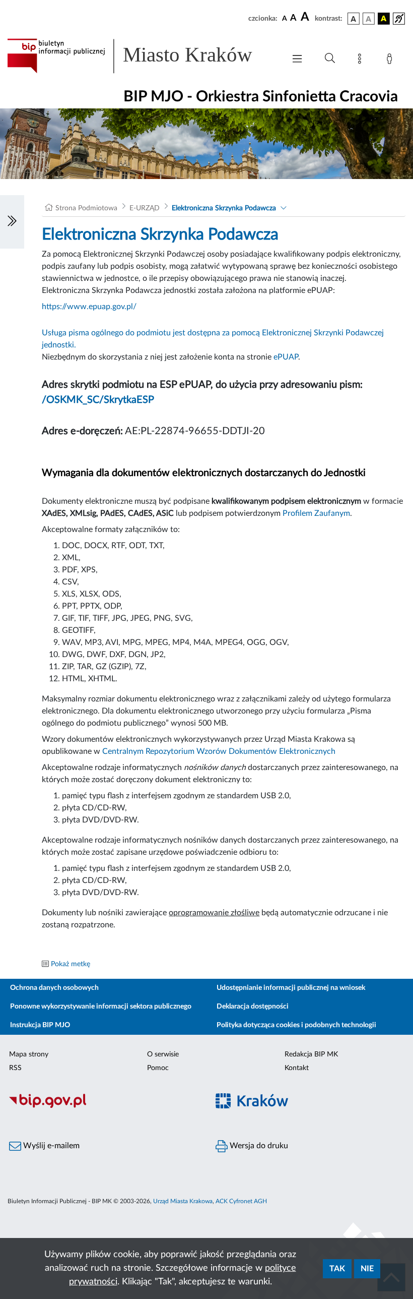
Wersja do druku (258, 1146)
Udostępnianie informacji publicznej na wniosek (291, 987)
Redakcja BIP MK (311, 1054)
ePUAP (285, 357)
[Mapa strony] (362, 60)
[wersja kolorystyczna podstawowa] (353, 18)
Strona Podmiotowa (86, 208)
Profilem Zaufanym (316, 513)
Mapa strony (28, 1054)
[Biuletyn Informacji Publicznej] (103, 1106)
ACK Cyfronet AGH (241, 1201)
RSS (15, 1068)
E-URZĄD (144, 208)
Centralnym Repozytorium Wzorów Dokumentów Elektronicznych (218, 751)
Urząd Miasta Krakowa (183, 1201)
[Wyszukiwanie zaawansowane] (330, 58)
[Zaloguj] (391, 60)
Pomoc (158, 1068)
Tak (337, 1269)
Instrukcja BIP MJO (40, 1025)
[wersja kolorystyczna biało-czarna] (368, 18)
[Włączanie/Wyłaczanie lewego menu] (12, 222)
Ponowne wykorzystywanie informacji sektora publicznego (100, 1006)
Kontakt (297, 1068)
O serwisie (163, 1054)
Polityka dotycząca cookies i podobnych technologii (296, 1025)
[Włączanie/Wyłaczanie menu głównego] (297, 60)
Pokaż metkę (70, 964)
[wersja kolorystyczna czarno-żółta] (383, 18)
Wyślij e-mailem (50, 1146)
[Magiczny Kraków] (309, 1106)
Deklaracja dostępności (253, 1006)
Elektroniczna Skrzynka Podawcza (224, 208)
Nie (367, 1269)
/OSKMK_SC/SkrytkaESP (98, 400)
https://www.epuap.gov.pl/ (89, 307)
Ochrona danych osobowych (54, 987)
